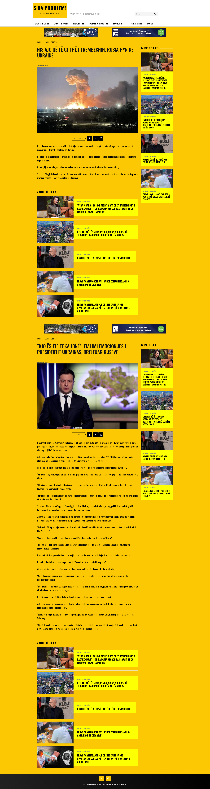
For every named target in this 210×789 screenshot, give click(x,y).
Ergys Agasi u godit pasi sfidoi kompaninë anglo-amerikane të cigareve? (103, 283)
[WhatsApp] (100, 138)
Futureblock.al (120, 784)
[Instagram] (108, 778)
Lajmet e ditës (51, 42)
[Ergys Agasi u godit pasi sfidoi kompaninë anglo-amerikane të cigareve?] (55, 281)
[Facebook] (89, 138)
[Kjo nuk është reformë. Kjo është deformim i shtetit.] (55, 257)
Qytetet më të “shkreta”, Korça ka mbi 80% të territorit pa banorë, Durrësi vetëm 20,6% (102, 233)
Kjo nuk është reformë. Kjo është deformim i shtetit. (105, 258)
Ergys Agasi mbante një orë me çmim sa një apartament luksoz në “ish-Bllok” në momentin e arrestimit (103, 308)
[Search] (155, 14)
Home (39, 42)
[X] (95, 138)
